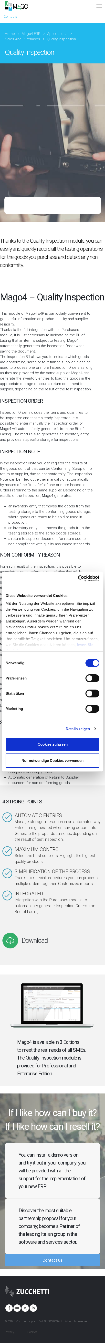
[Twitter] (24, 1307)
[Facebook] (8, 1307)
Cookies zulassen (53, 744)
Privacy (9, 1332)
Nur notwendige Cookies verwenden (52, 760)
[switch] (92, 678)
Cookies (32, 1332)
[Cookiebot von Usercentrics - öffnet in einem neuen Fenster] (78, 578)
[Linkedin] (32, 1307)
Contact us (52, 1260)
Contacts (10, 16)
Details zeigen (78, 729)
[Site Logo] (16, 5)
